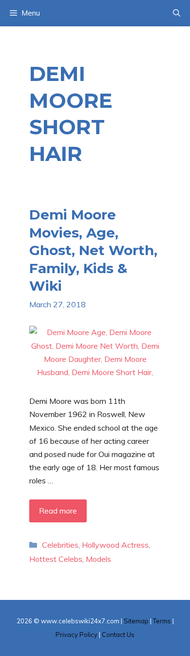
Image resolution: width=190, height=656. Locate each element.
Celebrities (60, 545)
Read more (58, 511)
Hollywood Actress (115, 545)
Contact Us (118, 634)
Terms (162, 621)
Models (98, 559)
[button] (176, 13)
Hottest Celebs (55, 559)
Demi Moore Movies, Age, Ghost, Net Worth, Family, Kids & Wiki (93, 250)
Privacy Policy (76, 634)
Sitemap (136, 621)
